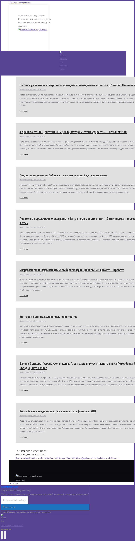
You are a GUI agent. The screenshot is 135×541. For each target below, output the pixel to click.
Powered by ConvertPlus (12, 525)
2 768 (31, 451)
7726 (46, 451)
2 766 (21, 451)
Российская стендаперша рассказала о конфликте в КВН (58, 411)
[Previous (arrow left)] (2, 535)
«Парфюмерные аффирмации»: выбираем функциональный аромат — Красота (72, 270)
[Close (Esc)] (2, 529)
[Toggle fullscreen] (7, 529)
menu (62, 69)
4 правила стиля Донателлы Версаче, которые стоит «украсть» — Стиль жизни (73, 132)
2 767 (26, 451)
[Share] (5, 529)
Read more (24, 111)
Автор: (32, 90)
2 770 (40, 451)
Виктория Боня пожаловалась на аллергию (48, 317)
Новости (23, 90)
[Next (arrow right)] (5, 535)
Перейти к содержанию (19, 3)
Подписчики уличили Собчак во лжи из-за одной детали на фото (63, 175)
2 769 (36, 451)
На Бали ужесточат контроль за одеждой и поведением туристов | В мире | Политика (77, 85)
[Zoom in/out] (10, 529)
